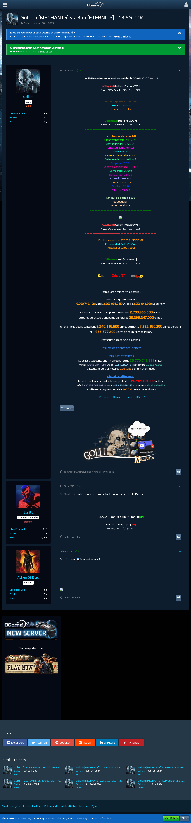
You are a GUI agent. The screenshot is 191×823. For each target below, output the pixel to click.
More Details (171, 818)
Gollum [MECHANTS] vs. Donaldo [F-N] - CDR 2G (41, 767)
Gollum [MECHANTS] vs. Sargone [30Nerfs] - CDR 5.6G (106, 767)
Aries (16, 774)
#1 (180, 70)
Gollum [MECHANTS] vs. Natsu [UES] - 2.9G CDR (103, 780)
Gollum (28, 23)
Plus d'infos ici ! (123, 36)
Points (13, 117)
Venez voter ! (45, 51)
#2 (180, 486)
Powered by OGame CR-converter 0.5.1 (120, 397)
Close (185, 818)
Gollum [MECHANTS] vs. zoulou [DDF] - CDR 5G (40, 780)
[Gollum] (7, 771)
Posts (13, 122)
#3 (180, 551)
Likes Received (17, 113)
